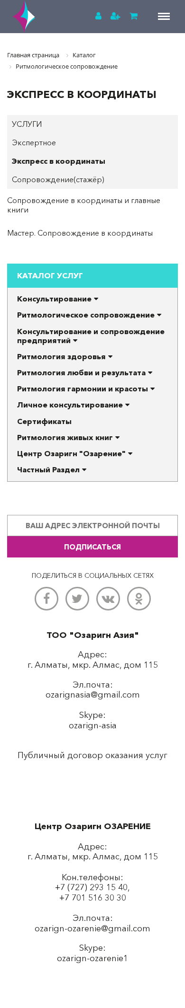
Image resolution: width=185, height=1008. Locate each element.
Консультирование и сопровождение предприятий (91, 336)
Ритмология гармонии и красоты (82, 388)
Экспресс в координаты (58, 161)
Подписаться (92, 546)
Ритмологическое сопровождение (86, 314)
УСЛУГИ (27, 124)
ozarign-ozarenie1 (92, 958)
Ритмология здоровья (61, 356)
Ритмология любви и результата (81, 372)
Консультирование (54, 298)
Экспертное (34, 142)
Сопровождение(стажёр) (58, 179)
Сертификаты (44, 421)
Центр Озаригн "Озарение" (71, 453)
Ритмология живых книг (65, 437)
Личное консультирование (70, 404)
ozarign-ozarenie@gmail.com (92, 928)
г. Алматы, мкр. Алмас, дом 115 (93, 856)
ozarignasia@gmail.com (93, 695)
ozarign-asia (93, 725)
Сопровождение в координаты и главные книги (83, 204)
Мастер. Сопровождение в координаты (80, 233)
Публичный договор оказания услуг (92, 755)
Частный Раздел (48, 469)
